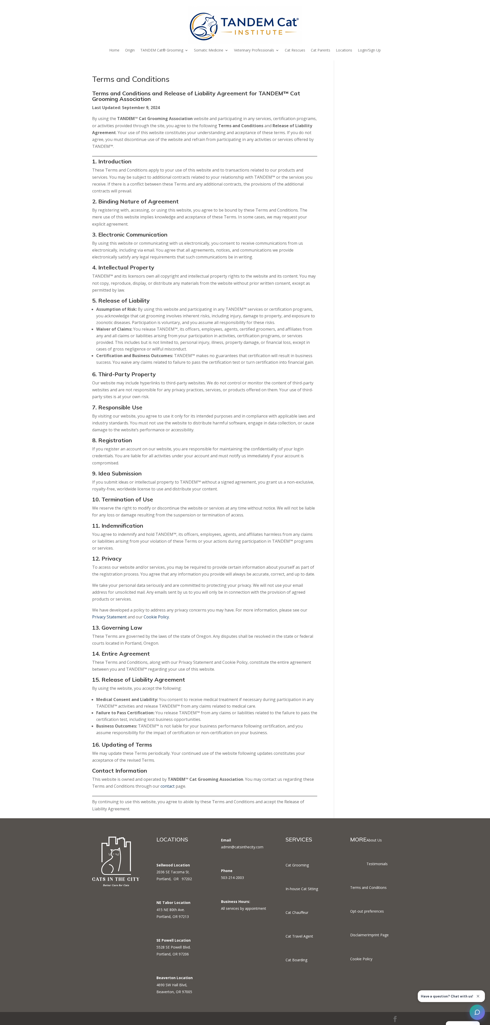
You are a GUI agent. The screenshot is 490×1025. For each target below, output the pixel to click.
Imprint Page (378, 934)
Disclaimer (359, 934)
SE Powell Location (173, 940)
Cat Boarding (296, 959)
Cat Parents (320, 50)
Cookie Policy (156, 617)
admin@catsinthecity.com (242, 847)
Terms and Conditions (368, 887)
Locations (344, 50)
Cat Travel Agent (299, 936)
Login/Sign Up (369, 50)
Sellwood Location (173, 865)
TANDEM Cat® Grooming (161, 50)
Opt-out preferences (367, 911)
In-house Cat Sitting (302, 888)
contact (168, 786)
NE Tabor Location (173, 902)
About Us (374, 840)
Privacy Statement (109, 617)
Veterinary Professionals (254, 50)
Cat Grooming (297, 865)
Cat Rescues (295, 50)
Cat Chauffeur (297, 912)
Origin (130, 50)
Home (114, 50)
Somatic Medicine (208, 50)
